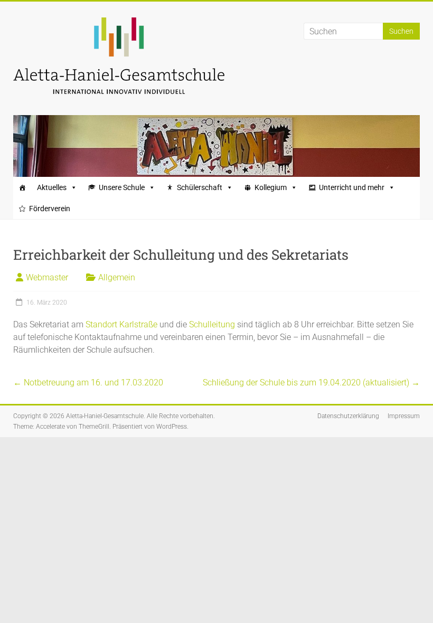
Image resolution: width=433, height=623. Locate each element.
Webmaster (47, 277)
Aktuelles (52, 187)
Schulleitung (213, 324)
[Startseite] (22, 187)
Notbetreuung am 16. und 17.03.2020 (88, 382)
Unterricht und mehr (351, 187)
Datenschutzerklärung (348, 416)
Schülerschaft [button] (199, 187)
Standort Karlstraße (121, 324)
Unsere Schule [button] (122, 187)
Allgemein (116, 277)
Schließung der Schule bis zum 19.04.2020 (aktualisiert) (311, 382)
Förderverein (49, 208)
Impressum (404, 416)
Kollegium (271, 187)
